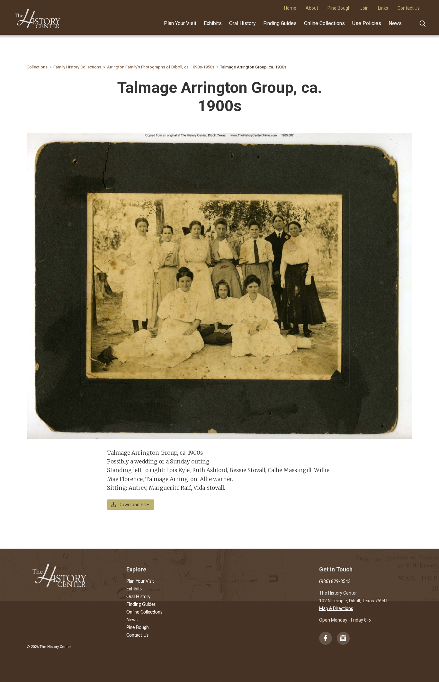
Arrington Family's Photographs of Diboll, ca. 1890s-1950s (160, 67)
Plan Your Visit (180, 23)
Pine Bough (137, 627)
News (395, 23)
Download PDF (134, 504)
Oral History (242, 23)
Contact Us (137, 635)
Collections (37, 67)
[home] (38, 16)
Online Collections (324, 23)
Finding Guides (280, 23)
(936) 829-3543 (335, 581)
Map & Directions (336, 608)
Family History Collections (77, 67)
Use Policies (366, 23)
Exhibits (213, 23)
